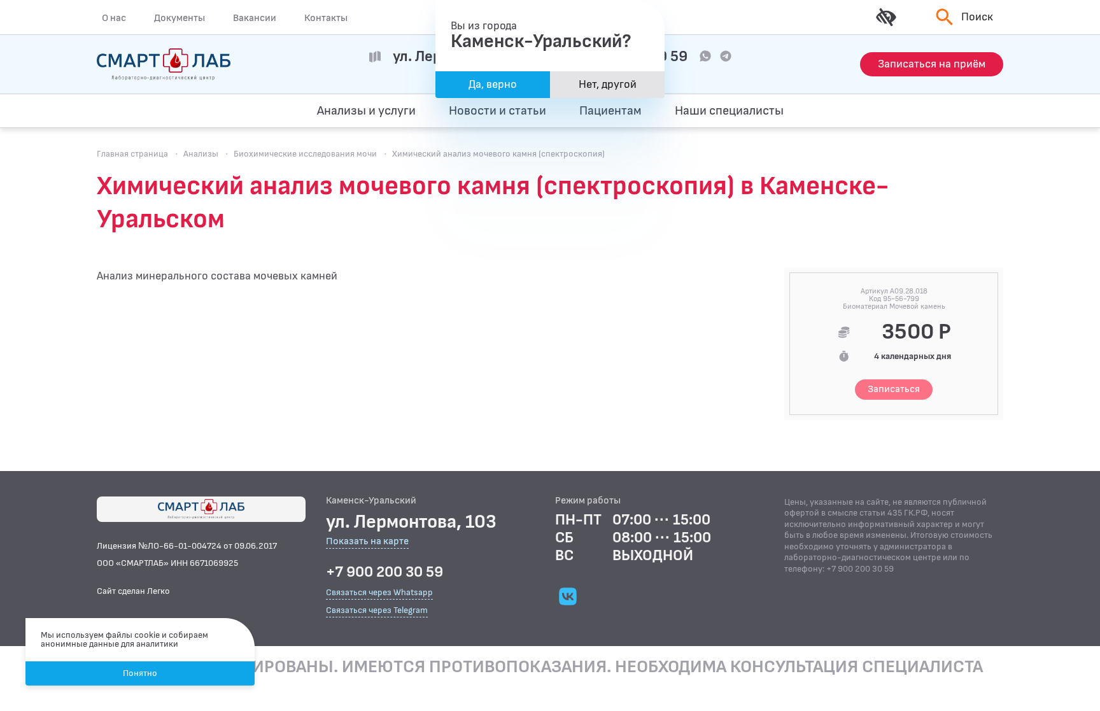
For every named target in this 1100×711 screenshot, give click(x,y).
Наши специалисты (729, 110)
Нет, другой (608, 84)
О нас (114, 18)
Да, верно (493, 84)
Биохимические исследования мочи (305, 153)
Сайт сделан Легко (133, 591)
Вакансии (254, 18)
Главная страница (132, 153)
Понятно (140, 673)
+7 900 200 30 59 (384, 572)
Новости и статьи (497, 110)
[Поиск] (943, 110)
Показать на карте (367, 542)
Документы (179, 18)
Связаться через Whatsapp (379, 592)
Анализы (200, 153)
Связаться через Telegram (377, 610)
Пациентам (610, 110)
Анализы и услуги (366, 110)
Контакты (326, 18)
